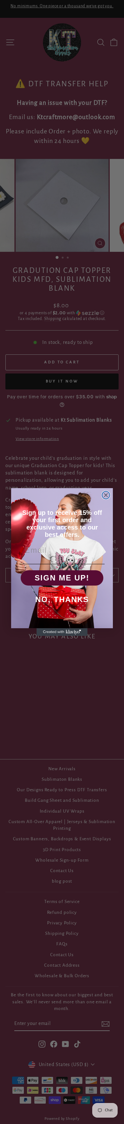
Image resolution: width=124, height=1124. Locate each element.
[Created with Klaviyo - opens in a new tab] (62, 632)
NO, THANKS (62, 599)
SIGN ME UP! (62, 577)
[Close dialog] (106, 495)
